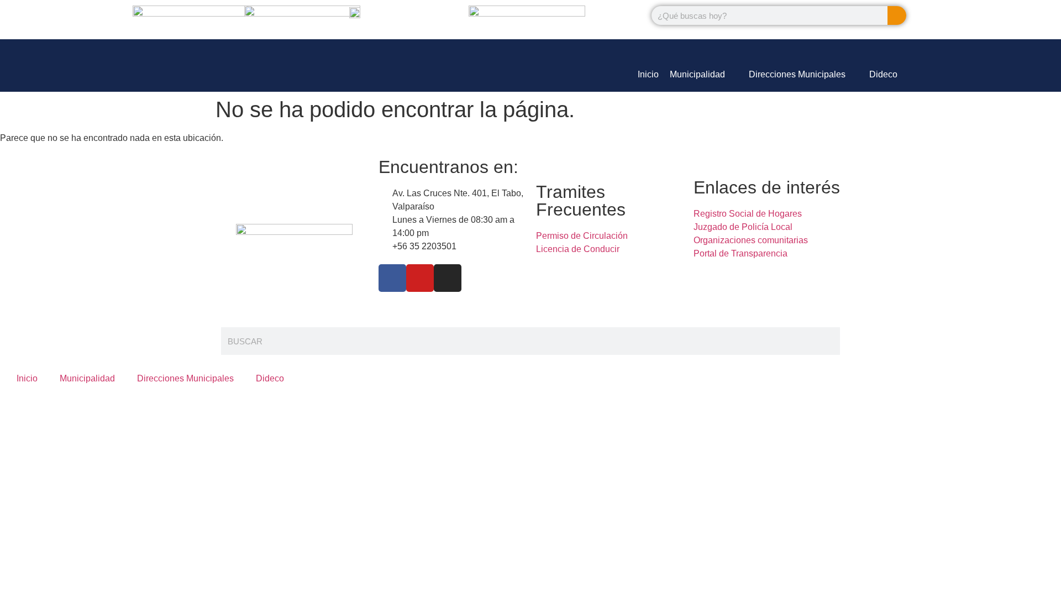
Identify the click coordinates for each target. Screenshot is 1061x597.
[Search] (896, 15)
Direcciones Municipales (185, 378)
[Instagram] (447, 278)
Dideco (270, 378)
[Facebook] (392, 278)
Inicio (27, 378)
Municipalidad (87, 378)
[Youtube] (420, 278)
